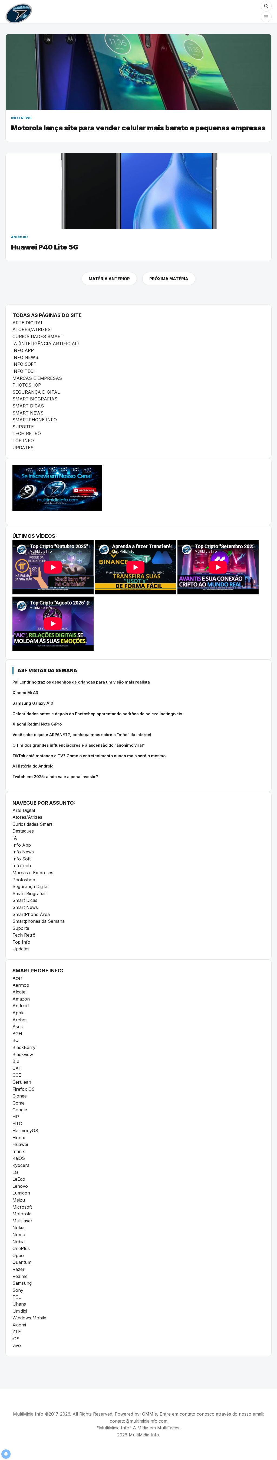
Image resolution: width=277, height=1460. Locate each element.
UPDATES (23, 447)
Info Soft (21, 859)
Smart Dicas (24, 900)
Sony (17, 1290)
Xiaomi (19, 1325)
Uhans (19, 1304)
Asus (17, 1026)
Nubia (18, 1241)
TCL (16, 1297)
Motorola (21, 1213)
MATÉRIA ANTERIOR (109, 278)
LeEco (18, 1179)
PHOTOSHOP (26, 385)
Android (20, 1005)
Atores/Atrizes (27, 817)
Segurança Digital (30, 886)
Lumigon (21, 1193)
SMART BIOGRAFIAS (34, 399)
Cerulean (21, 1082)
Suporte (20, 928)
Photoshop (23, 879)
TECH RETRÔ (26, 433)
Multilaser (22, 1220)
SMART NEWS (28, 413)
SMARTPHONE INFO (34, 419)
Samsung (22, 1283)
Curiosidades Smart (32, 824)
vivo (16, 1345)
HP (15, 1116)
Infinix (18, 1151)
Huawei (20, 1144)
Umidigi (19, 1311)
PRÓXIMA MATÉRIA (168, 278)
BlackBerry (23, 1047)
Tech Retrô (23, 935)
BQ (15, 1040)
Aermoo (20, 985)
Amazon (21, 999)
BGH (17, 1033)
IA (14, 838)
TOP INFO (23, 440)
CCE (16, 1075)
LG (15, 1172)
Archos (20, 1019)
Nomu (18, 1234)
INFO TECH (24, 371)
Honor (19, 1137)
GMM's (149, 1414)
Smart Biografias (29, 893)
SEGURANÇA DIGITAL (36, 392)
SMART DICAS (28, 406)
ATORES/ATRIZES (31, 329)
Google (19, 1109)
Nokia (18, 1227)
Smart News (25, 907)
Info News (23, 851)
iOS (15, 1338)
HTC (17, 1123)
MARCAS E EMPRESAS (37, 378)
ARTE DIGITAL (27, 322)
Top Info (21, 942)
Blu (15, 1061)
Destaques (23, 831)
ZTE (16, 1331)
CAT (16, 1068)
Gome (18, 1103)
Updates (20, 948)
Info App (21, 845)
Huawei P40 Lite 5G (44, 247)
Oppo (18, 1255)
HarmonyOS (25, 1130)
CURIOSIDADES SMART (38, 336)
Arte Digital (23, 810)
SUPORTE (23, 426)
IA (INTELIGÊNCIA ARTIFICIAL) (45, 343)
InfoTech (21, 865)
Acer (17, 978)
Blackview (22, 1054)
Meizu (18, 1200)
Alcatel (19, 992)
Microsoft (22, 1207)
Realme (20, 1276)
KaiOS (18, 1158)
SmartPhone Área (31, 914)
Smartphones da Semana (38, 921)
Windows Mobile (29, 1317)
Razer (18, 1269)
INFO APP (23, 350)
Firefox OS (23, 1089)
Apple (18, 1012)
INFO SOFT (24, 364)
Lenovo (20, 1186)
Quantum (21, 1262)
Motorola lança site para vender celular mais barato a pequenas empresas (138, 128)
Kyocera (20, 1165)
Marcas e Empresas (32, 872)
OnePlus (21, 1248)
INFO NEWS (25, 357)
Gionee (19, 1096)
